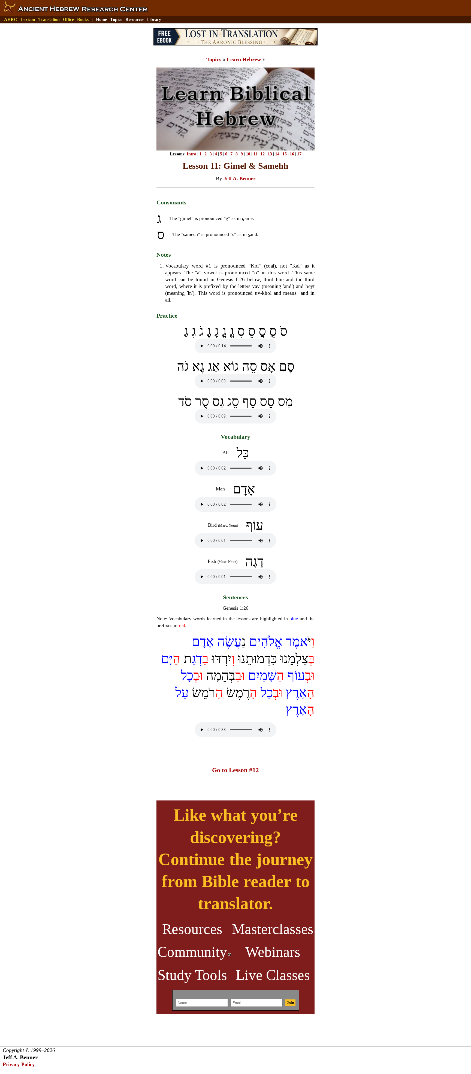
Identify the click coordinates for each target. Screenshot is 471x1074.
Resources (134, 19)
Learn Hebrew (244, 59)
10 (248, 154)
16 (292, 154)
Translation (49, 19)
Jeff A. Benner (239, 178)
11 (255, 154)
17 (299, 154)
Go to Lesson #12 (235, 770)
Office (68, 19)
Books (83, 19)
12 (262, 154)
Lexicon (27, 19)
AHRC (10, 19)
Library (153, 19)
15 (284, 154)
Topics (116, 19)
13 (270, 154)
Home (101, 19)
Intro (191, 154)
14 (277, 154)
